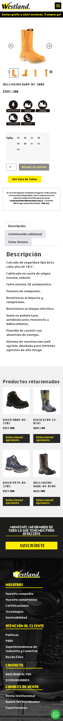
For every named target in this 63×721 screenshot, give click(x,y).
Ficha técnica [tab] (18, 242)
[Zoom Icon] (30, 45)
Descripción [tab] (17, 226)
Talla (9, 138)
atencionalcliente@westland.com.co (26, 201)
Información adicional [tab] (25, 234)
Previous (9, 72)
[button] (58, 5)
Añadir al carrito (34, 167)
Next (51, 72)
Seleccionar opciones (14, 438)
